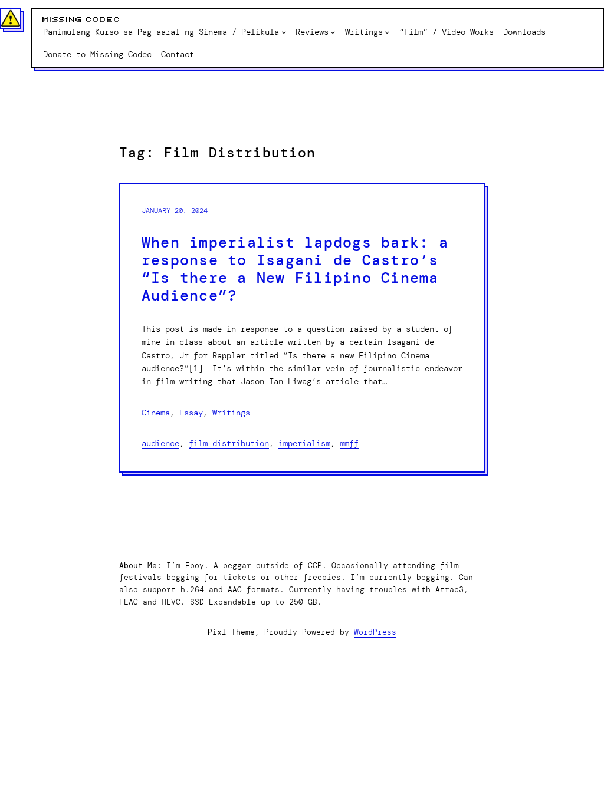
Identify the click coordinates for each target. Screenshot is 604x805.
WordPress (375, 632)
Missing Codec (81, 20)
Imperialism (304, 443)
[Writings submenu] (387, 31)
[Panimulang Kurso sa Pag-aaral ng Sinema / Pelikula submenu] (283, 31)
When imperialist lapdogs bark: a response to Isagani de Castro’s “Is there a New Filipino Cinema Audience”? (295, 269)
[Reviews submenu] (332, 31)
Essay (191, 412)
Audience (160, 443)
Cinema (156, 412)
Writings (231, 412)
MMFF (349, 443)
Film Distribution (229, 443)
